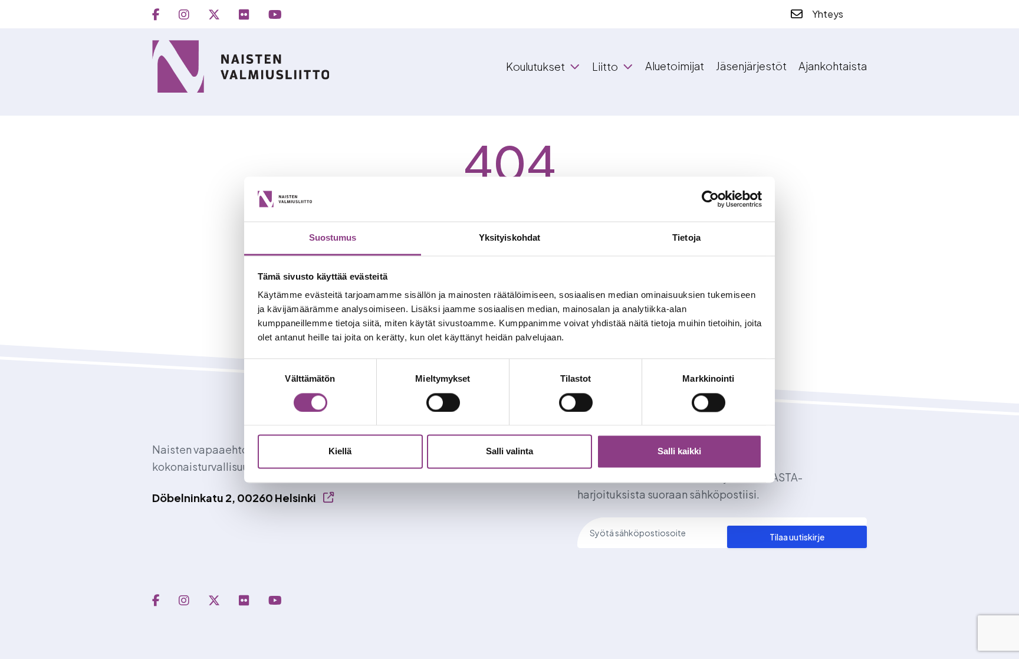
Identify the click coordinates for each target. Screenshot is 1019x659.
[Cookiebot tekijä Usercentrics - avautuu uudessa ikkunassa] (710, 199)
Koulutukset (535, 66)
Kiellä (339, 452)
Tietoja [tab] (686, 238)
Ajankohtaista (832, 66)
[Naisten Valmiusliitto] (240, 66)
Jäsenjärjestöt (751, 66)
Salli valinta (509, 452)
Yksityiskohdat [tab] (509, 238)
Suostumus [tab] (333, 238)
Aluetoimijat (674, 66)
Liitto (605, 66)
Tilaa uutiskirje (797, 537)
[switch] (443, 402)
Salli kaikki (679, 452)
